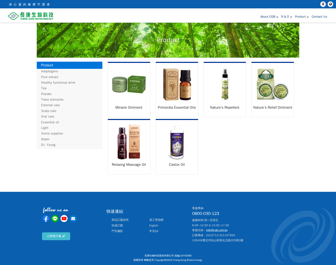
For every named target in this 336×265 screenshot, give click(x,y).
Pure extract (49, 77)
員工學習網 (156, 220)
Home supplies (52, 133)
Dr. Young (48, 145)
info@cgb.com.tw (216, 230)
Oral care (47, 116)
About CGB (267, 17)
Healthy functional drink (58, 83)
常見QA (153, 231)
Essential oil (50, 122)
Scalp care (48, 111)
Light (44, 128)
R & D (285, 17)
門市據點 (117, 231)
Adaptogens (49, 71)
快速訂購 (117, 225)
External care (50, 105)
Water (45, 139)
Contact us (319, 17)
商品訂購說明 (120, 220)
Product (300, 17)
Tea (43, 88)
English (153, 225)
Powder (46, 94)
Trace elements (52, 99)
